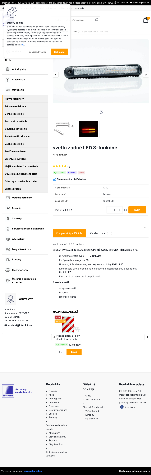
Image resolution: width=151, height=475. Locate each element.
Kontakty (79, 8)
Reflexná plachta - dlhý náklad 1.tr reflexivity (67, 337)
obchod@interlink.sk (20, 325)
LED (75, 31)
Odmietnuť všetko (37, 52)
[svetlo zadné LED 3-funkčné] (101, 71)
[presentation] (56, 75)
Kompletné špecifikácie (69, 233)
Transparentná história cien (71, 179)
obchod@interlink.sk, (46, 2)
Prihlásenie (122, 2)
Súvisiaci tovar (99, 233)
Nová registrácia (141, 2)
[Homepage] (3, 8)
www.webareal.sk (32, 471)
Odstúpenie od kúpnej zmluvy (134, 471)
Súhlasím (59, 51)
